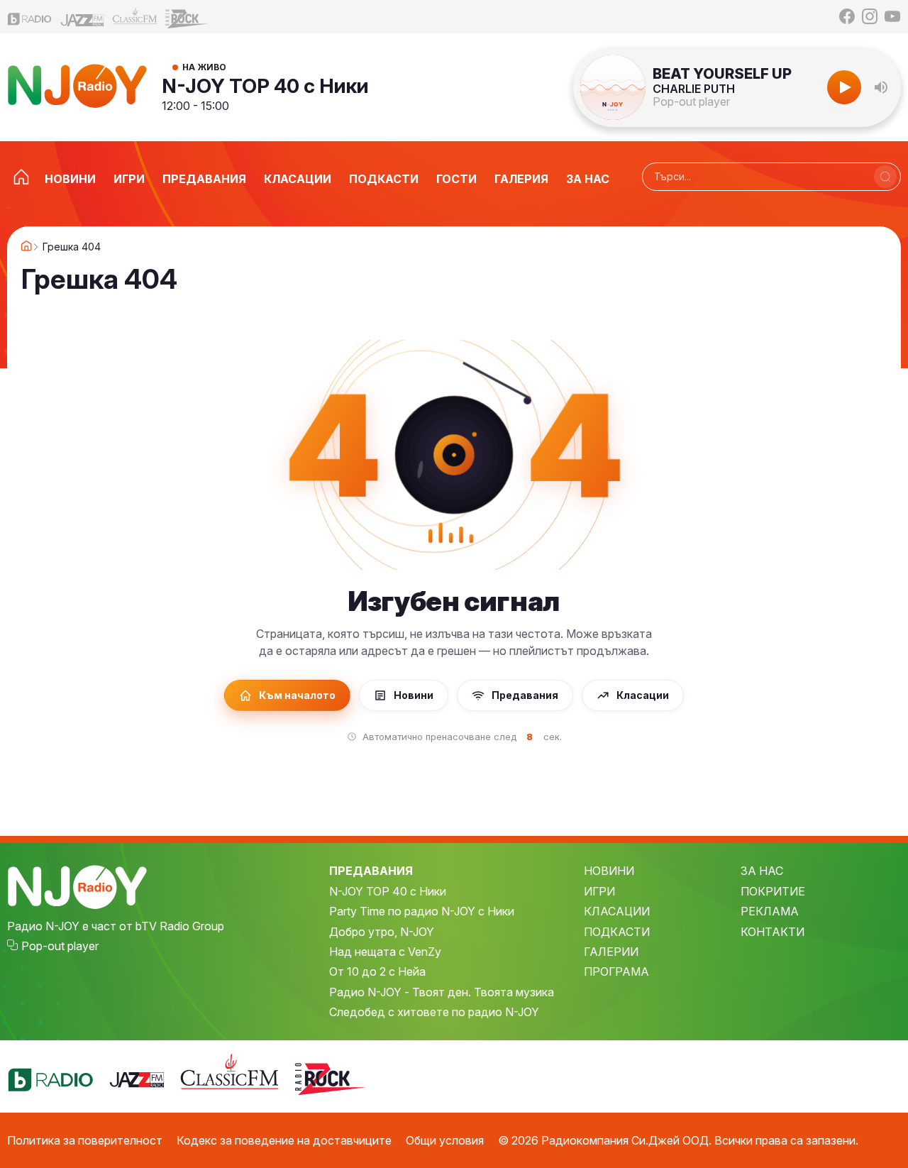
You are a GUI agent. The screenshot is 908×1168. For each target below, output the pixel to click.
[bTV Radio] (29, 17)
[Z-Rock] (187, 17)
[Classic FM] (134, 16)
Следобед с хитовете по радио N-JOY (434, 1012)
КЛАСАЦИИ (617, 911)
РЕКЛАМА (770, 911)
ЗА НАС (762, 870)
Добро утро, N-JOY (381, 931)
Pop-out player (691, 101)
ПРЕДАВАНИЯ (371, 870)
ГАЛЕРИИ (611, 951)
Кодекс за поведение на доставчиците (284, 1140)
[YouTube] (892, 16)
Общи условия (445, 1140)
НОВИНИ (609, 870)
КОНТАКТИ (772, 931)
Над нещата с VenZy (385, 951)
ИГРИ (599, 891)
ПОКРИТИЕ (773, 891)
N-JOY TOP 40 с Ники (265, 86)
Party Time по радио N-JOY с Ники (421, 911)
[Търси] (885, 176)
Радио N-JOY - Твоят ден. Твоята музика (441, 992)
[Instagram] (869, 16)
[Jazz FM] (82, 16)
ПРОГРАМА (616, 971)
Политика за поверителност (84, 1140)
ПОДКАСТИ (617, 931)
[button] (881, 87)
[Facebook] (847, 16)
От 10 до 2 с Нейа (377, 971)
